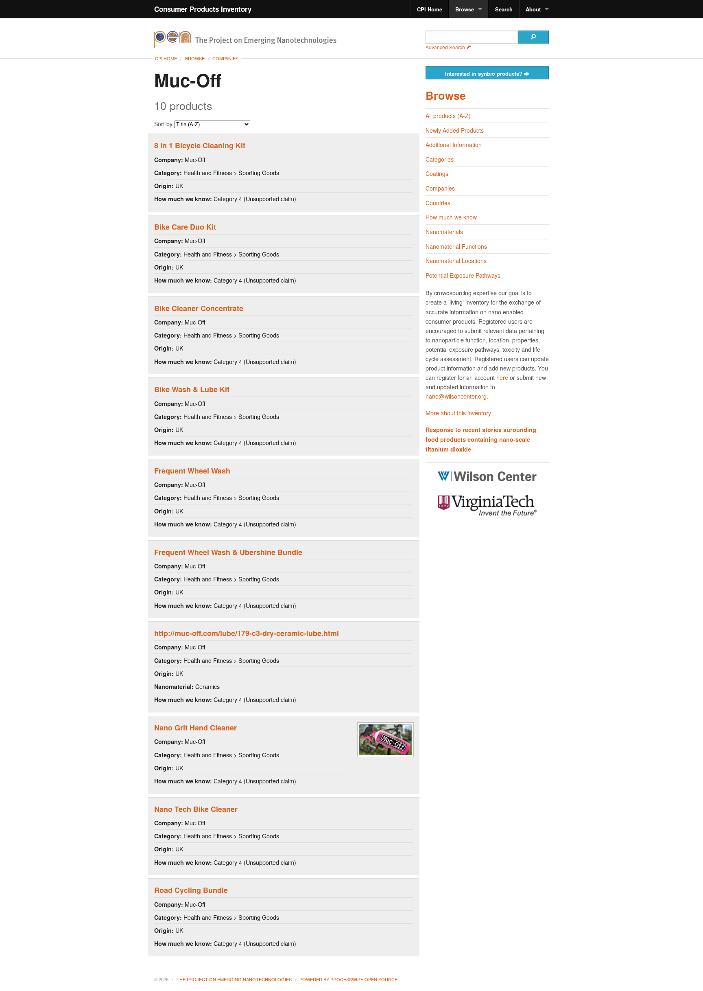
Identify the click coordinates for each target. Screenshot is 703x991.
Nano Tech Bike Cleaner (196, 809)
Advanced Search (446, 47)
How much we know (451, 217)
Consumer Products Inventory (202, 9)
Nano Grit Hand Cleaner (195, 727)
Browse (464, 9)
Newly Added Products (455, 130)
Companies (225, 58)
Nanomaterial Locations (456, 261)
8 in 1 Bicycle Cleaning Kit (199, 145)
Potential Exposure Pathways (463, 275)
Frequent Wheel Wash (192, 470)
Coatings (437, 173)
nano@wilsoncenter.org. (457, 396)
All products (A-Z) (448, 116)
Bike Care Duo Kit (185, 226)
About (533, 9)
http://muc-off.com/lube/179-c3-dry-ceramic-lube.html (246, 633)
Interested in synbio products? (484, 73)
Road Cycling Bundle (191, 890)
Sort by (164, 124)
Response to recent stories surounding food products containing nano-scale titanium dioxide (481, 439)
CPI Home (429, 9)
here (502, 377)
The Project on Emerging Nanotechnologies (234, 979)
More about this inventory (458, 412)
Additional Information (454, 144)
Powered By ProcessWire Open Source (348, 979)
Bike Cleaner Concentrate (198, 308)
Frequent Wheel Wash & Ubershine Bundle (228, 552)
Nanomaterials (444, 232)
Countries (438, 203)
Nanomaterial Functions (456, 246)
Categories (440, 159)
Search (504, 9)
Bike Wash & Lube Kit (191, 389)
